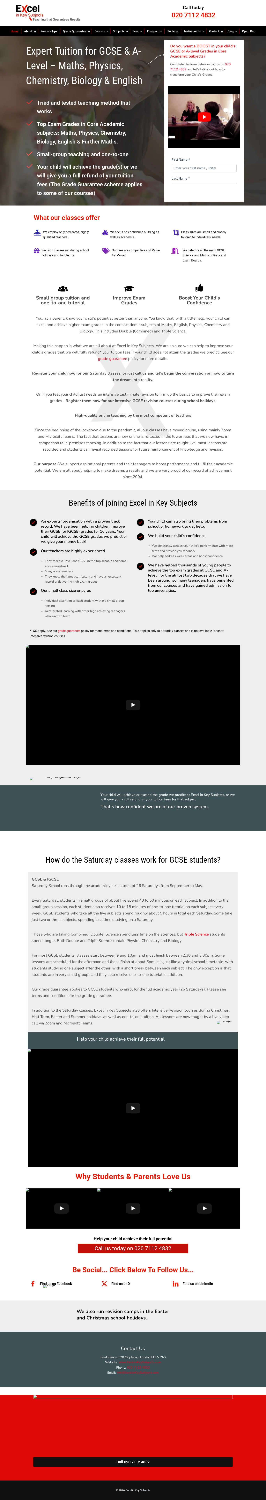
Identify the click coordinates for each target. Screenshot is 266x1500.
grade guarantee (113, 358)
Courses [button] (100, 31)
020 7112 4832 (138, 1367)
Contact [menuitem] (214, 31)
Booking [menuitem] (172, 31)
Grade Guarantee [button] (74, 31)
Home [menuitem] (14, 31)
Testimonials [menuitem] (192, 31)
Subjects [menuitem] (118, 31)
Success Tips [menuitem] (49, 31)
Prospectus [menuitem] (154, 31)
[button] (35, 31)
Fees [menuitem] (136, 31)
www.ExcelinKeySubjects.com (140, 1362)
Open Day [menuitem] (248, 31)
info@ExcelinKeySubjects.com (138, 1373)
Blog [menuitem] (231, 31)
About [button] (28, 31)
